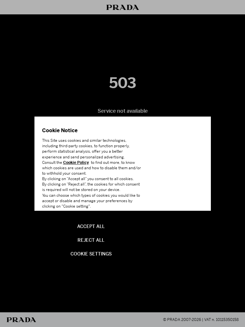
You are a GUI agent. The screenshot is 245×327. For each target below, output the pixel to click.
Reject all (91, 239)
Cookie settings (91, 253)
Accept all (91, 226)
